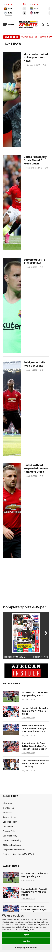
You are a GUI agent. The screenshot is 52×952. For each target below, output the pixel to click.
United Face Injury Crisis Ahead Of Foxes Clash (35, 160)
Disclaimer (8, 826)
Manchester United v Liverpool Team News (36, 58)
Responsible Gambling (14, 849)
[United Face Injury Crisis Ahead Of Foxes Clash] (12, 202)
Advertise (7, 812)
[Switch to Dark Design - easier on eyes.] (47, 24)
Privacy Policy (9, 831)
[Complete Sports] (28, 24)
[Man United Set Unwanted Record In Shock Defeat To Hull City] (11, 764)
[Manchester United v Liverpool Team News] (12, 100)
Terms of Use (9, 817)
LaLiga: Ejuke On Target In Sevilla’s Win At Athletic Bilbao (35, 711)
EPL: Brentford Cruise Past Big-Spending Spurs (35, 694)
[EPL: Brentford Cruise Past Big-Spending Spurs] (11, 696)
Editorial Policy (10, 835)
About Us (7, 803)
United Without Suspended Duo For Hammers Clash (36, 468)
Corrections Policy (12, 840)
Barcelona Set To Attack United (34, 261)
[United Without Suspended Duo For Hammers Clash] (12, 510)
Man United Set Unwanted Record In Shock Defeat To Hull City (35, 763)
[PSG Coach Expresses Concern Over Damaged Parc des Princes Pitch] (11, 729)
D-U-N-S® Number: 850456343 (18, 854)
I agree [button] (26, 934)
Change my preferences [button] (26, 947)
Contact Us (8, 808)
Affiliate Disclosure (12, 845)
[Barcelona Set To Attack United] (12, 305)
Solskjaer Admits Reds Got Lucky (34, 364)
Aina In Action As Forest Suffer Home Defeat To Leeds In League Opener (34, 746)
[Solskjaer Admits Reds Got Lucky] (12, 408)
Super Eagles (29, 36)
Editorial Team (10, 821)
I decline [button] (26, 941)
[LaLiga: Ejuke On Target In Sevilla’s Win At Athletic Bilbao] (11, 711)
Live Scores (11, 37)
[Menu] (8, 24)
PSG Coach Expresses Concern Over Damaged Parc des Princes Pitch (34, 728)
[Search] (43, 24)
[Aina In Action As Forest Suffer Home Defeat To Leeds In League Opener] (11, 746)
